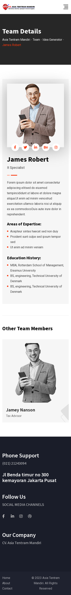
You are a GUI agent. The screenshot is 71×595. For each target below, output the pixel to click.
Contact (7, 588)
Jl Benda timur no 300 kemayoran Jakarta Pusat (29, 477)
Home (6, 578)
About (6, 583)
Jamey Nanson (20, 410)
